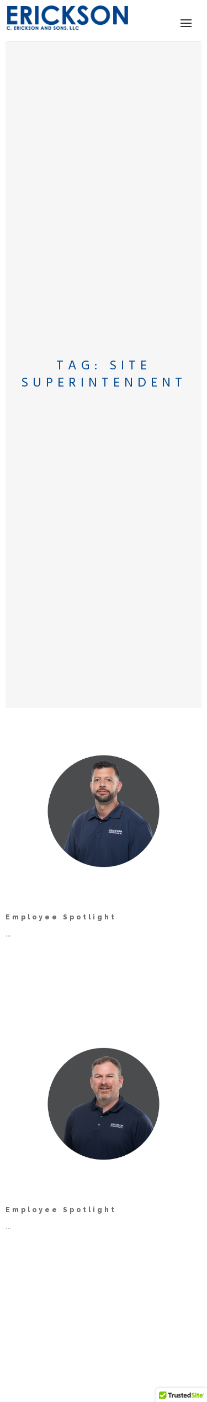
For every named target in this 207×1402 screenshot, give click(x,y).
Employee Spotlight (61, 917)
